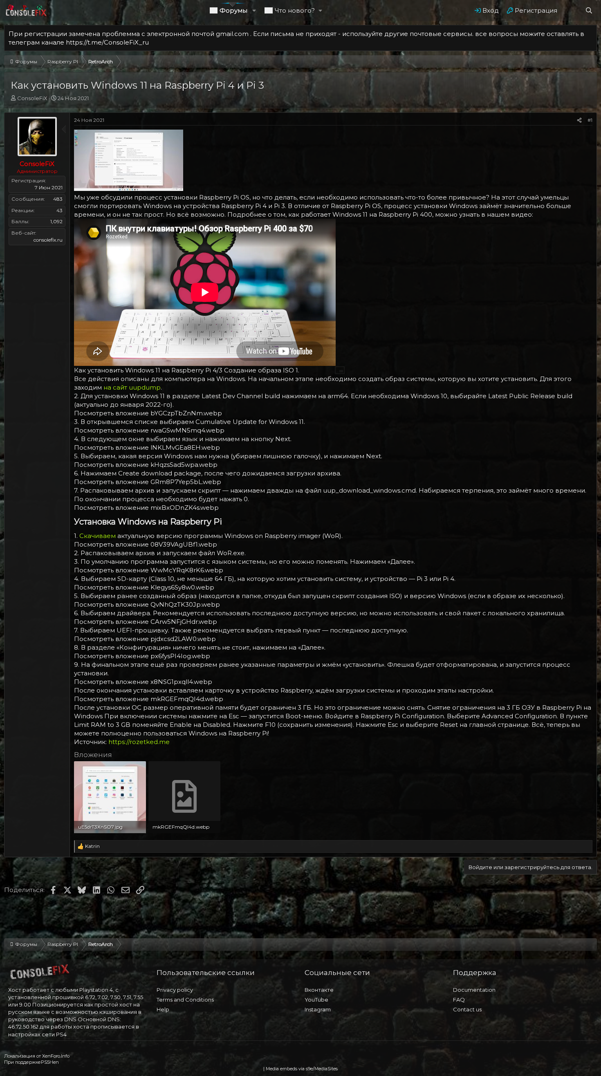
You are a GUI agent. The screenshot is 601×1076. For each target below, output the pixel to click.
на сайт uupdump (132, 387)
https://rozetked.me (139, 742)
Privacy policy (175, 989)
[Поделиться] (579, 120)
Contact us (467, 1009)
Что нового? (295, 10)
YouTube (316, 999)
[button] (254, 10)
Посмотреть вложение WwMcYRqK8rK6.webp (148, 570)
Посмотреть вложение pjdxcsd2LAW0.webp (145, 639)
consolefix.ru (48, 240)
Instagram (318, 1009)
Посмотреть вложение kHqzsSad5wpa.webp (146, 465)
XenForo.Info (56, 1056)
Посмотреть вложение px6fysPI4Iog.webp (142, 656)
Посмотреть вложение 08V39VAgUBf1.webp (145, 544)
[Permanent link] (226, 522)
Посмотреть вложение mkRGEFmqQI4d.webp (148, 699)
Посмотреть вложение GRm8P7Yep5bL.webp (147, 482)
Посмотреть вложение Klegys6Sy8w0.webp (144, 587)
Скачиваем (97, 536)
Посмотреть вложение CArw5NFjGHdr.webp (145, 621)
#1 (590, 120)
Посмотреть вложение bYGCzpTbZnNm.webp (148, 413)
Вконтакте (319, 989)
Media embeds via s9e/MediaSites (302, 1069)
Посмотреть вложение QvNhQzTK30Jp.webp (147, 604)
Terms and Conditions (185, 999)
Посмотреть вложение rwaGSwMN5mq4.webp (149, 430)
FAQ (459, 999)
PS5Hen (50, 1062)
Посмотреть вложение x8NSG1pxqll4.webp (143, 682)
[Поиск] (589, 10)
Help (163, 1009)
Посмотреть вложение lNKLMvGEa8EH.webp (147, 447)
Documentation (474, 989)
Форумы (233, 10)
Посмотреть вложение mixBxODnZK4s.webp (146, 507)
